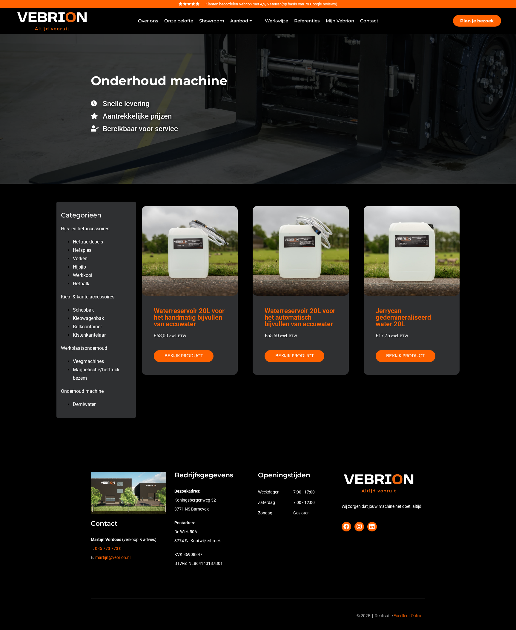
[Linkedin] (372, 526)
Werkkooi (82, 275)
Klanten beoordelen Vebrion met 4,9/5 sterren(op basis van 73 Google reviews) (271, 4)
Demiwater (84, 404)
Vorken (80, 258)
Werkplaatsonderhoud (84, 348)
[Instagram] (359, 526)
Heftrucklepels (88, 242)
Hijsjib (79, 267)
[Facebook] (346, 526)
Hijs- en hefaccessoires (85, 229)
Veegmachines (88, 361)
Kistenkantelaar (89, 335)
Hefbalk (81, 283)
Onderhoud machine (82, 391)
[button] (244, 21)
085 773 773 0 (108, 548)
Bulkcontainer (87, 326)
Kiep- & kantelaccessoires (87, 297)
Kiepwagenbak (88, 318)
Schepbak (83, 310)
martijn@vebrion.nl (112, 557)
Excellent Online (408, 615)
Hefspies (82, 250)
